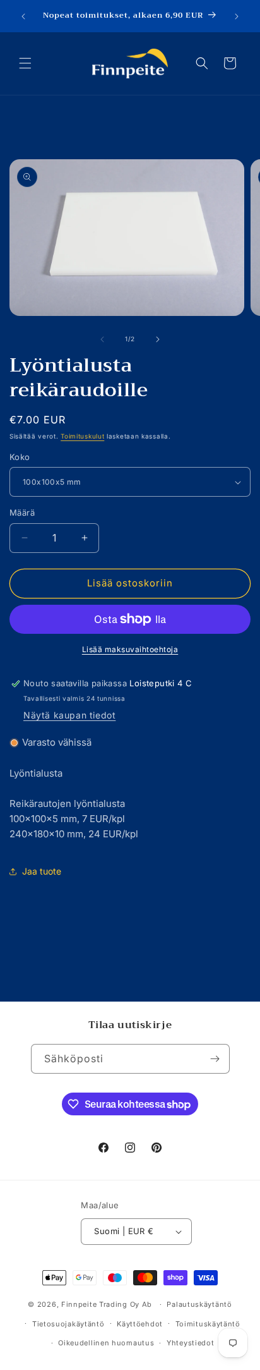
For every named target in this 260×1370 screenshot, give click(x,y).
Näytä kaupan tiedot (69, 715)
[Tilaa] (215, 1059)
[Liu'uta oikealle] (158, 339)
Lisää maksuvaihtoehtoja (130, 649)
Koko (19, 457)
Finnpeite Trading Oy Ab (106, 1304)
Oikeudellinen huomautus (106, 1342)
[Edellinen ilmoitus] (23, 16)
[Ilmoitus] (237, 16)
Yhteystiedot (190, 1342)
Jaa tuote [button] (41, 871)
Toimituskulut (82, 436)
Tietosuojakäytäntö (68, 1323)
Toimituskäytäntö (207, 1323)
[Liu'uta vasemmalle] (102, 339)
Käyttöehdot (140, 1323)
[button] (25, 63)
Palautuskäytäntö (199, 1304)
